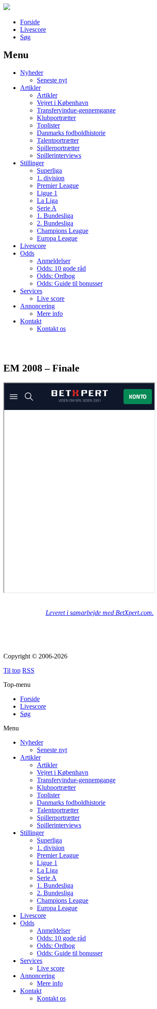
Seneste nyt (52, 80)
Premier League (58, 185)
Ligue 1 (47, 193)
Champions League (62, 230)
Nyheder (31, 72)
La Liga (47, 200)
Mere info (50, 313)
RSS (28, 670)
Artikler (30, 87)
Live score (50, 298)
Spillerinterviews (59, 155)
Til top (12, 670)
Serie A (47, 208)
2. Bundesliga (55, 223)
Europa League (57, 238)
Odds (27, 253)
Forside (30, 22)
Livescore (33, 29)
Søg (25, 37)
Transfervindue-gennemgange (76, 110)
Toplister (48, 125)
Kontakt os (51, 328)
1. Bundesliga (55, 215)
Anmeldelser (53, 260)
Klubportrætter (56, 117)
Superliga (49, 170)
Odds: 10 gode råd (61, 268)
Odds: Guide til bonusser (70, 283)
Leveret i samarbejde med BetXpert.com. (100, 612)
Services (31, 291)
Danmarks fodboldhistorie (71, 132)
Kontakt (30, 321)
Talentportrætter (58, 140)
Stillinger (32, 162)
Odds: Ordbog (56, 275)
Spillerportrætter (58, 147)
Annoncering (37, 306)
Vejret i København (62, 102)
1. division (50, 178)
